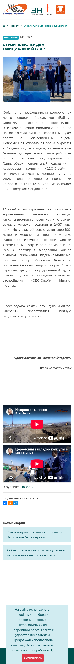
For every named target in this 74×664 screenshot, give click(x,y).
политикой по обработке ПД (32, 650)
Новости (27, 487)
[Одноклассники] (10, 503)
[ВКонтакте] (5, 503)
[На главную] (27, 9)
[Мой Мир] (15, 503)
